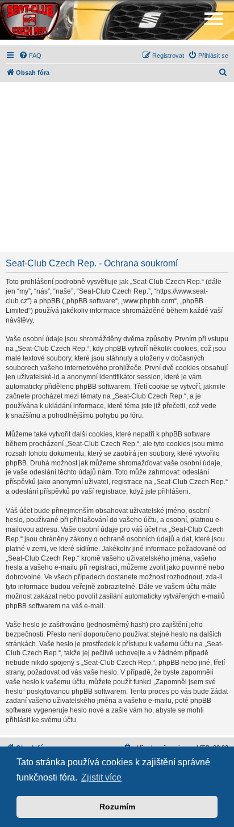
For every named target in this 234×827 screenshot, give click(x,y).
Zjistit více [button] (101, 777)
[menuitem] (30, 55)
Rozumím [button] (117, 806)
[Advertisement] (117, 167)
